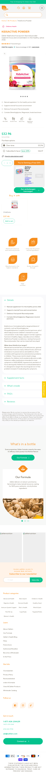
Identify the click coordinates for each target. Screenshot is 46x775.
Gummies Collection (28, 182)
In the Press (7, 657)
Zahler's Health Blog (10, 637)
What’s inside (13, 386)
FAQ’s (9, 394)
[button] (42, 8)
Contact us (21, 741)
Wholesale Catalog (10, 690)
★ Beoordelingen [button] (44, 389)
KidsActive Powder (25, 21)
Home (4, 21)
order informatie (9, 683)
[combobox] (23, 14)
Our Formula (22, 458)
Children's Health (28, 178)
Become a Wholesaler (11, 653)
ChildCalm (7, 212)
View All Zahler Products (11, 686)
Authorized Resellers (10, 649)
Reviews (11, 401)
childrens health (11, 26)
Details (10, 300)
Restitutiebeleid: (9, 679)
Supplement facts (15, 378)
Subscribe (35, 580)
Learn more (35, 47)
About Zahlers (8, 629)
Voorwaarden (8, 671)
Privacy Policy (8, 675)
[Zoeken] (6, 14)
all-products (12, 21)
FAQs (5, 641)
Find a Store (7, 645)
